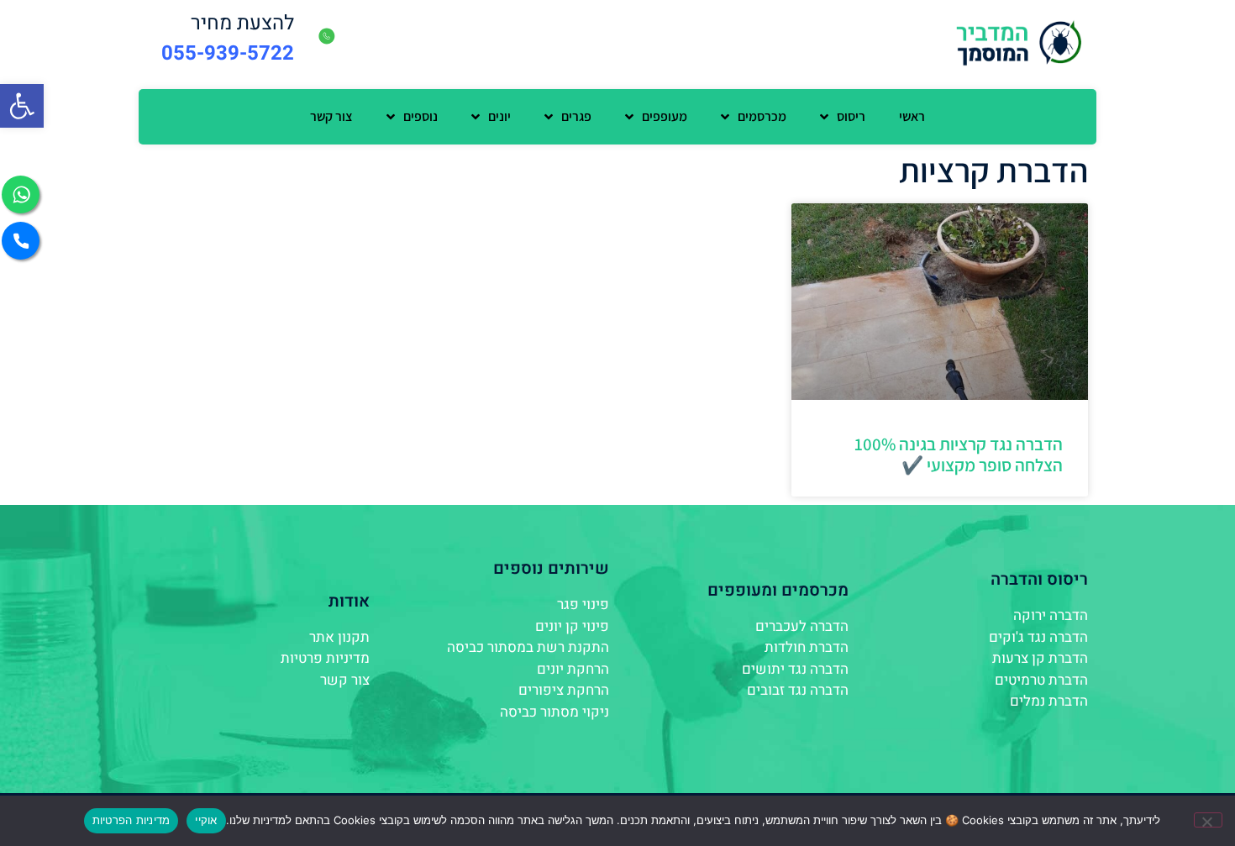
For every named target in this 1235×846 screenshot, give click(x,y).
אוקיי (206, 820)
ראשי (912, 116)
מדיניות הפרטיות (131, 820)
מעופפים (664, 116)
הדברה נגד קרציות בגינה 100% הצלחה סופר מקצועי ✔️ (958, 454)
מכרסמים (762, 116)
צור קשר (331, 116)
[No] (1208, 820)
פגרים (576, 116)
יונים (499, 116)
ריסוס (851, 116)
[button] (22, 106)
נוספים (420, 116)
